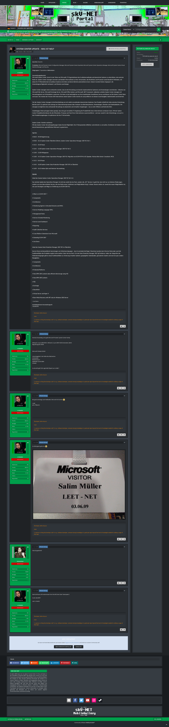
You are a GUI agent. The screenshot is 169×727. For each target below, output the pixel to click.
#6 (124, 590)
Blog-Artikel (14, 94)
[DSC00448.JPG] (79, 484)
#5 (124, 546)
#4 (124, 442)
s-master (20, 51)
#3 (124, 395)
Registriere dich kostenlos (72, 642)
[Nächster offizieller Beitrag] (124, 326)
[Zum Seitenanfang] (166, 724)
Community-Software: (84, 722)
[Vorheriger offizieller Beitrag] (121, 388)
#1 (124, 58)
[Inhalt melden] (121, 326)
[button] (12, 28)
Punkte (13, 83)
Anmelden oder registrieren (25, 28)
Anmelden (79, 647)
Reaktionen (14, 80)
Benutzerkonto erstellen (63, 647)
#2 (124, 334)
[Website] (28, 58)
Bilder (13, 88)
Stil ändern (157, 719)
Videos (13, 91)
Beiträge (14, 86)
